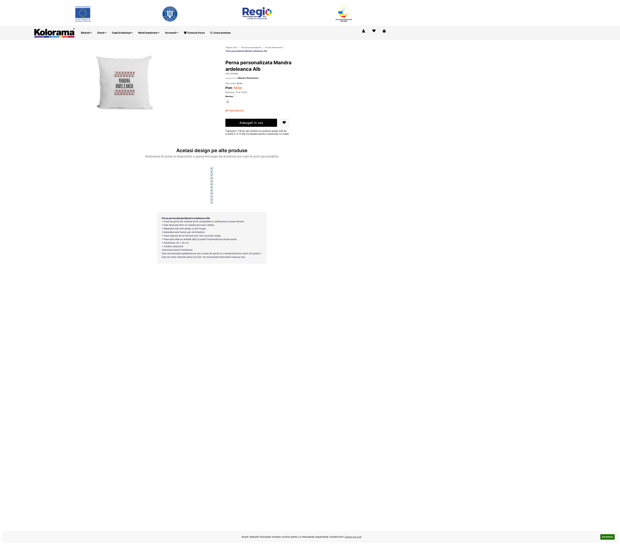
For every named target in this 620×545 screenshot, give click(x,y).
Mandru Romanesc (248, 78)
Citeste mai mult (353, 536)
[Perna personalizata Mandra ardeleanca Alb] (227, 102)
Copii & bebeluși (121, 32)
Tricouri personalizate (251, 47)
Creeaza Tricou (322, 2)
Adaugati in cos (251, 123)
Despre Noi (357, 2)
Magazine (340, 2)
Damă (101, 32)
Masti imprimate (148, 32)
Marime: (229, 96)
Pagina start (231, 47)
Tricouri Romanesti (273, 47)
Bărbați (85, 32)
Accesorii (171, 32)
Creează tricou (196, 32)
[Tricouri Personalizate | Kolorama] (54, 32)
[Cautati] (211, 33)
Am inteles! (607, 537)
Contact (382, 2)
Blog (370, 2)
